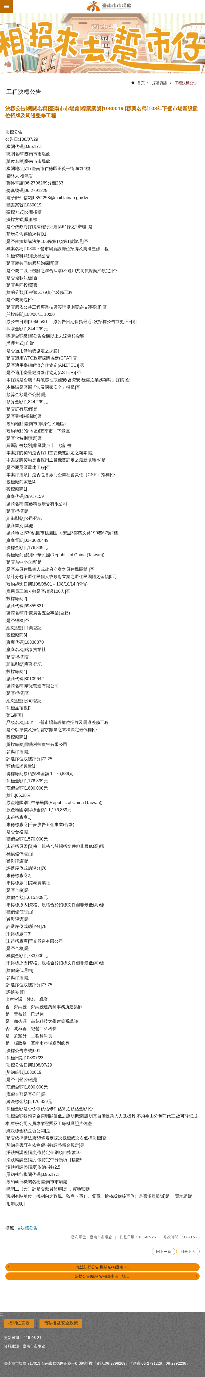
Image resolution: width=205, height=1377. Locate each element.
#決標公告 (28, 1228)
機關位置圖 (19, 1323)
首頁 (141, 83)
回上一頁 (163, 1251)
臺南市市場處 (109, 6)
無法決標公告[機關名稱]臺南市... (103, 1267)
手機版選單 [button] (6, 6)
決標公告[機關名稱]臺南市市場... (102, 1276)
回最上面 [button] (187, 1251)
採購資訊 (159, 83)
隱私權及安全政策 (61, 1323)
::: (7, 78)
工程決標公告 (186, 83)
